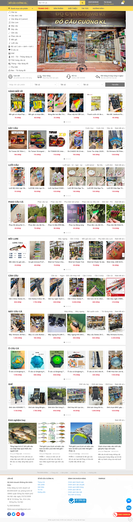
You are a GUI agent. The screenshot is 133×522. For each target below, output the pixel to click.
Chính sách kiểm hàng (76, 487)
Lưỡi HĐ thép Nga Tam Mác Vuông (81, 188)
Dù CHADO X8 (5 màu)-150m (79, 151)
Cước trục (90, 128)
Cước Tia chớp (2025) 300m (98, 151)
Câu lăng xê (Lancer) (19, 19)
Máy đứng (68, 311)
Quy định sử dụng (74, 494)
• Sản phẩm (64, 472)
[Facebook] (9, 514)
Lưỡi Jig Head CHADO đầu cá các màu (62, 188)
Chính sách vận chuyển (76, 484)
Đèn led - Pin (107, 202)
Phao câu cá (16, 36)
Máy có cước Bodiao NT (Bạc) (39, 335)
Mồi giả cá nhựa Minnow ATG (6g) (41, 114)
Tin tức (85, 8)
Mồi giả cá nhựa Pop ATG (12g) (21, 114)
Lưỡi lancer (89, 165)
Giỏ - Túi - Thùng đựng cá (21, 57)
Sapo (83, 520)
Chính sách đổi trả (74, 489)
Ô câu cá (14, 50)
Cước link (100, 128)
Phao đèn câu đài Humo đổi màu (40, 225)
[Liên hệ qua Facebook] (128, 500)
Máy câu (14, 26)
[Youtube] (18, 514)
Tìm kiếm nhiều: (42, 472)
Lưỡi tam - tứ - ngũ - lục (73, 165)
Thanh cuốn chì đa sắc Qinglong (99, 114)
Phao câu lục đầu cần (90, 202)
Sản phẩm (58, 8)
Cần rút (110, 276)
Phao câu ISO (56, 202)
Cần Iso (54, 276)
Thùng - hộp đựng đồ (19, 63)
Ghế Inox (109, 384)
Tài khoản (107, 2)
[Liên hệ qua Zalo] (128, 508)
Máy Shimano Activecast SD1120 (119, 335)
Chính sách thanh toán (76, 482)
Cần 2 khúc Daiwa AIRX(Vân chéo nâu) (24, 299)
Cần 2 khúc (74, 239)
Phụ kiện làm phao (71, 202)
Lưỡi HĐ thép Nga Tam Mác (97, 188)
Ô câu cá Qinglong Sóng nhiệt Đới (22, 372)
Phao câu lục (43, 202)
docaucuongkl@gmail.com (20, 509)
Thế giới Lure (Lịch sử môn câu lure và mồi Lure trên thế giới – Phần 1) (51, 448)
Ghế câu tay (84, 384)
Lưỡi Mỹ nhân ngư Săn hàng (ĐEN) (22, 188)
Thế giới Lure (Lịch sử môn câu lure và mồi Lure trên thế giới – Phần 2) (81, 448)
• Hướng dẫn (92, 472)
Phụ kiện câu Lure (105, 239)
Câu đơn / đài (16, 16)
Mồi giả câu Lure (88, 239)
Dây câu (14, 29)
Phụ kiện (14, 67)
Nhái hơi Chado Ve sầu (96, 262)
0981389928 (93, 2)
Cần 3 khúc (99, 276)
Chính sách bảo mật (75, 492)
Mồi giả (14, 40)
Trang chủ (43, 8)
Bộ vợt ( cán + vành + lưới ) (22, 46)
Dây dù (110, 128)
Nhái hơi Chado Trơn (76, 262)
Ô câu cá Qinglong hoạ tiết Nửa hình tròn (83, 372)
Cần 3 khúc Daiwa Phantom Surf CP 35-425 (84, 299)
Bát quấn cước (93, 311)
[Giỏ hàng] (122, 2)
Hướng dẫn (98, 8)
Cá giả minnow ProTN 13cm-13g (40, 262)
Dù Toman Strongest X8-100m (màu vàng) (44, 151)
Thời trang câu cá (18, 60)
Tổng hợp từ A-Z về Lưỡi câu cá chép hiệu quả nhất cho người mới (21, 448)
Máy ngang (62, 239)
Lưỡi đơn (109, 165)
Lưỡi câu (14, 43)
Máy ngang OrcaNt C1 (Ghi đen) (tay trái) (64, 335)
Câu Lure (14, 22)
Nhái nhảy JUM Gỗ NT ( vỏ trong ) (120, 262)
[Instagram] (22, 514)
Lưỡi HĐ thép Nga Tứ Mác (116, 188)
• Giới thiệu (74, 472)
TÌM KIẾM (115, 85)
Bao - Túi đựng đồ (18, 70)
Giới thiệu (72, 8)
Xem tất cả (119, 128)
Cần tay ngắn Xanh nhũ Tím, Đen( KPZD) (63, 299)
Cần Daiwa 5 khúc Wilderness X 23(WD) (43, 299)
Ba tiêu (100, 165)
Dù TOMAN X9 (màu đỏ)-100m (59, 151)
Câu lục (14, 12)
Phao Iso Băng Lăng (76, 225)
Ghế (12, 53)
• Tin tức (83, 472)
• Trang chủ (54, 472)
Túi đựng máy (107, 311)
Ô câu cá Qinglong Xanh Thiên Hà (41, 372)
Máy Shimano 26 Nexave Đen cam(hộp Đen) (26, 335)
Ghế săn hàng (97, 384)
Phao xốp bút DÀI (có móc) (78, 114)
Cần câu (14, 33)
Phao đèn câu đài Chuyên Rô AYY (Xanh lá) (103, 225)
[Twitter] (13, 514)
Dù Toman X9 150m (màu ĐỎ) (20, 151)
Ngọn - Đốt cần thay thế (70, 276)
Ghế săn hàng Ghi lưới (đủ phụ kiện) (100, 407)
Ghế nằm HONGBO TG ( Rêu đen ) (22, 407)
